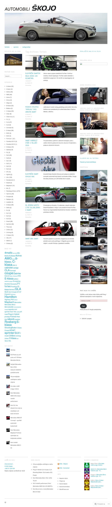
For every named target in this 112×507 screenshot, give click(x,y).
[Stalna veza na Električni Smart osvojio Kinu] (51, 164)
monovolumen (17, 307)
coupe (9, 273)
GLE (7, 163)
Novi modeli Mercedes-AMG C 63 (15, 445)
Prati (83, 306)
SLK (7, 216)
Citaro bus (9, 116)
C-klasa (8, 111)
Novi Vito (13, 312)
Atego (8, 103)
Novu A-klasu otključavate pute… (97, 481)
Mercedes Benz (10, 304)
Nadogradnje (26, 47)
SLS (7, 218)
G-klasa (8, 147)
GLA (7, 155)
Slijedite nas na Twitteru (89, 158)
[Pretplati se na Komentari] (58, 468)
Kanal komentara (64, 486)
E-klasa (8, 130)
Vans (6, 341)
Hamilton (11, 296)
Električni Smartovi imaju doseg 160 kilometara (32, 75)
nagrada (11, 309)
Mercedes (17, 302)
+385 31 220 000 (10, 468)
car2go (15, 267)
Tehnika (7, 47)
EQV (7, 136)
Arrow (8, 100)
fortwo (8, 286)
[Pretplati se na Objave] (58, 464)
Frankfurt (14, 286)
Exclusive (14, 284)
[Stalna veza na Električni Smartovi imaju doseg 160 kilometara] (51, 63)
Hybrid (8, 174)
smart (12, 330)
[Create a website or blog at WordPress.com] (5, 502)
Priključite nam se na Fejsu (90, 51)
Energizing (16, 281)
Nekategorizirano (68, 56)
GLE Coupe (13, 292)
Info (7, 177)
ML (7, 188)
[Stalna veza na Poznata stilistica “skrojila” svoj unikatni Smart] (51, 97)
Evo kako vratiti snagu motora (97, 464)
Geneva (12, 289)
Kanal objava (63, 484)
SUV (17, 332)
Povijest (8, 196)
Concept (8, 127)
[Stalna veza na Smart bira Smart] (51, 229)
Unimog (8, 232)
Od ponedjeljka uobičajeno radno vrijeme (15, 379)
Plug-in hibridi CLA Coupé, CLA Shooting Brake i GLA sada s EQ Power (42, 472)
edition (16, 279)
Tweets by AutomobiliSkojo (88, 162)
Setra (8, 207)
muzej (6, 309)
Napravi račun (63, 478)
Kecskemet (9, 180)
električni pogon (9, 281)
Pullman (13, 316)
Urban (7, 338)
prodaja (7, 316)
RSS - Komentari (64, 468)
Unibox (8, 229)
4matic (8, 252)
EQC (7, 133)
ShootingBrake (10, 327)
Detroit (7, 276)
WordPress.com (64, 489)
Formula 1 (9, 138)
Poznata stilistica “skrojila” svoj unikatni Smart (31, 109)
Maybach (9, 185)
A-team (8, 89)
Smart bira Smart (31, 238)
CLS (7, 125)
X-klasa (8, 243)
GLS (7, 169)
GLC (7, 161)
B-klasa (8, 105)
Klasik (8, 183)
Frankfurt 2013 (10, 141)
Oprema (16, 47)
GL (7, 152)
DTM (19, 276)
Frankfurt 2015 (10, 144)
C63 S (14, 265)
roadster (8, 202)
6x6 (16, 253)
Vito (7, 238)
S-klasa (8, 205)
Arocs (8, 97)
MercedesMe (9, 307)
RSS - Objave (64, 464)
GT (7, 172)
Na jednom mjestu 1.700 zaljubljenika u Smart (32, 207)
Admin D (29, 83)
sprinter (9, 333)
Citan (8, 114)
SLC (7, 213)
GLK (7, 166)
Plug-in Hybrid (13, 314)
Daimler (17, 273)
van (17, 338)
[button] (89, 176)
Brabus (8, 108)
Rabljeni (8, 199)
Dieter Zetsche (13, 276)
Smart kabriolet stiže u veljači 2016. (31, 143)
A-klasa (8, 86)
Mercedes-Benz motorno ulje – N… (99, 469)
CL (7, 119)
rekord (10, 319)
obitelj (18, 312)
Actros (8, 92)
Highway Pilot (9, 299)
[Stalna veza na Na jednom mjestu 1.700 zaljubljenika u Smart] (51, 195)
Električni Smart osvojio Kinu (31, 175)
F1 (18, 283)
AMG (7, 94)
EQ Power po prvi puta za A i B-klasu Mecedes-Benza (16, 357)
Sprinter (8, 224)
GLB (7, 158)
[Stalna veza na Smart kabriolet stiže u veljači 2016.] (51, 130)
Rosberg (10, 321)
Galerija (8, 150)
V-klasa (8, 235)
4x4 (14, 253)
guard (8, 294)
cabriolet (9, 267)
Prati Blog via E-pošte (88, 291)
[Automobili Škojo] (56, 29)
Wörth (8, 241)
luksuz (15, 299)
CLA (7, 122)
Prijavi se (62, 481)
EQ (6, 284)
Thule (8, 227)
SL (7, 210)
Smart (74, 56)
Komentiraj (28, 85)
